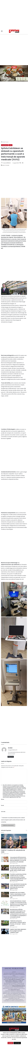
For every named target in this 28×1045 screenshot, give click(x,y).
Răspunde (10, 756)
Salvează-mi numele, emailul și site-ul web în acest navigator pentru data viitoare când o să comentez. (13, 820)
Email (2, 805)
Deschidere (4, 145)
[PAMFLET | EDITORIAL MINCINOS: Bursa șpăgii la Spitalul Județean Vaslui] (5, 931)
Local (7, 142)
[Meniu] (2, 31)
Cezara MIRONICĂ (7, 163)
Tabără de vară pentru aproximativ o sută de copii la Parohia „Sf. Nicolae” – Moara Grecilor (18, 923)
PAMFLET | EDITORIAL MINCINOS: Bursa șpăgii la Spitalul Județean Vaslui (18, 931)
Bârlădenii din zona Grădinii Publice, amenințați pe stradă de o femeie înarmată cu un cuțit (17, 895)
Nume (2, 799)
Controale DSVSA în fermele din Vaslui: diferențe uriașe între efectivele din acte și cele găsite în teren (18, 886)
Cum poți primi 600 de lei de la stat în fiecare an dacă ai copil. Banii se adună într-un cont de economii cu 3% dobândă (18, 860)
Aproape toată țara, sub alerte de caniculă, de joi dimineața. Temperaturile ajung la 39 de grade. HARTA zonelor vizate (18, 868)
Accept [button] (10, 1043)
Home (3, 142)
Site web (3, 811)
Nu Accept (17, 1043)
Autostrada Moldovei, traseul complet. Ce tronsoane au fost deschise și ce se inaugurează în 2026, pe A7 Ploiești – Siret (18, 903)
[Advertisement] (14, 14)
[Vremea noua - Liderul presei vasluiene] (14, 31)
